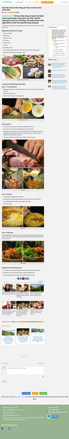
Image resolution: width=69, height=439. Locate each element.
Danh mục (20, 2)
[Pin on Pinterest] (25, 278)
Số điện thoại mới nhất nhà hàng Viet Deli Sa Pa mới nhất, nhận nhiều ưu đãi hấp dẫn (59, 76)
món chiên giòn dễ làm (32, 321)
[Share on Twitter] (21, 278)
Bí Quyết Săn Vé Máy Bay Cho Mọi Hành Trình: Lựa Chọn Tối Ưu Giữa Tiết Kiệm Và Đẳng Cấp (59, 87)
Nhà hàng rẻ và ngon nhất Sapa (59, 70)
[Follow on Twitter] (9, 428)
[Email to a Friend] (23, 278)
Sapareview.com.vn (19, 397)
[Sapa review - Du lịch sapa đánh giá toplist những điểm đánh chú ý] (7, 2)
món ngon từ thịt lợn (40, 321)
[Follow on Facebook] (61, 2)
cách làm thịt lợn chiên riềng (23, 321)
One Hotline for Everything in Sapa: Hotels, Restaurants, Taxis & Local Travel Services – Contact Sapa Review (59, 65)
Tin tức (13, 321)
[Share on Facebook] (18, 278)
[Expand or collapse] (65, 27)
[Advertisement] (57, 15)
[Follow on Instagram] (5, 428)
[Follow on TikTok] (7, 428)
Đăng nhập (41, 363)
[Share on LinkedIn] (28, 278)
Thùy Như (17, 12)
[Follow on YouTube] (64, 2)
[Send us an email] (62, 2)
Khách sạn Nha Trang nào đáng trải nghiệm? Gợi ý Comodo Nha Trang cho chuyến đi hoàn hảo (59, 82)
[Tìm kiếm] (67, 2)
